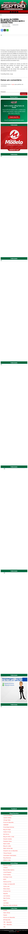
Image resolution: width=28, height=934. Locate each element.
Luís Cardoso (6, 896)
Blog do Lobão (7, 846)
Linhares (5, 867)
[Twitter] (15, 12)
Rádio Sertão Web (8, 848)
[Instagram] (13, 12)
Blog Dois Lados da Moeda (10, 905)
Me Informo (6, 834)
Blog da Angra (7, 829)
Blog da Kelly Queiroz (8, 870)
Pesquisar (3, 91)
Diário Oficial (6, 912)
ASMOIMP (5, 824)
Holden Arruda (7, 832)
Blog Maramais (7, 857)
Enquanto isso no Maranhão (10, 850)
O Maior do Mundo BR (9, 884)
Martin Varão (6, 843)
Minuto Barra (6, 888)
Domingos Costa (7, 877)
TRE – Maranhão (7, 922)
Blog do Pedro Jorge (8, 836)
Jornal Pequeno (7, 872)
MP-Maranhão (6, 919)
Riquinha (5, 893)
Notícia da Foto (7, 881)
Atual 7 (5, 900)
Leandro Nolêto (7, 817)
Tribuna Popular (7, 853)
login (13, 84)
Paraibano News (7, 841)
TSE (4, 927)
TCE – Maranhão (7, 924)
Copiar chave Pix (14, 117)
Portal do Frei (6, 891)
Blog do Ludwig (7, 865)
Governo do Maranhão (9, 917)
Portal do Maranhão (8, 822)
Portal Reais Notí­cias (8, 827)
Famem (5, 915)
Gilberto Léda (6, 860)
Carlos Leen (6, 886)
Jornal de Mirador (8, 815)
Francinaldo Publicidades (9, 855)
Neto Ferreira (6, 898)
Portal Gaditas (7, 874)
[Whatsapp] (17, 12)
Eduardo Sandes (7, 839)
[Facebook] (11, 12)
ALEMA (5, 910)
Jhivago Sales (6, 820)
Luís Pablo (6, 903)
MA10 (4, 879)
